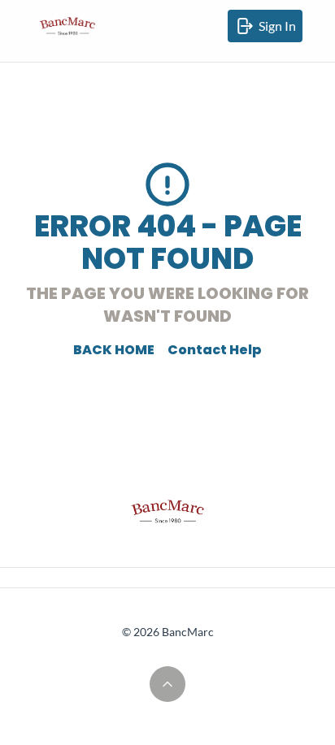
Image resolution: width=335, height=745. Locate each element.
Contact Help (215, 349)
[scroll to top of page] (167, 684)
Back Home (113, 349)
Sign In (280, 30)
